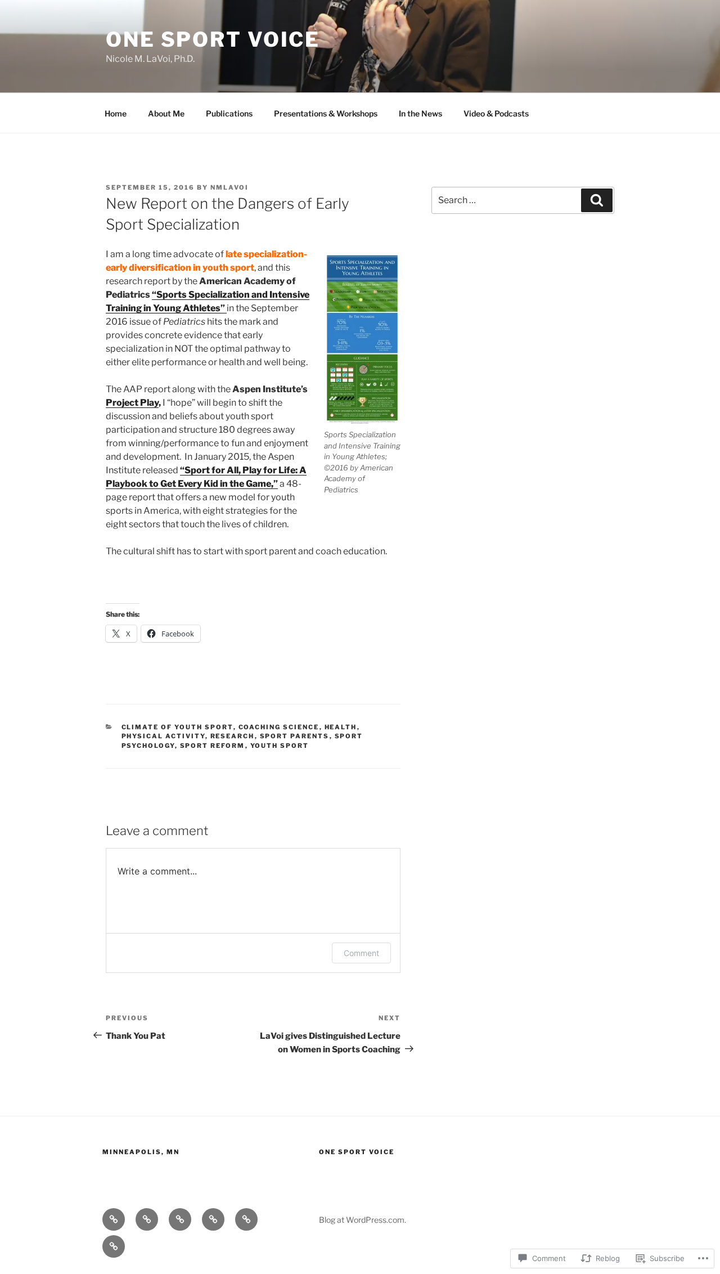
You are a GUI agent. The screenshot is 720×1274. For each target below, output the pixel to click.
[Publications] (180, 1219)
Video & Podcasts (496, 113)
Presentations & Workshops (325, 113)
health (341, 727)
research (232, 736)
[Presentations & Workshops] (213, 1219)
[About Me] (147, 1219)
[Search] (597, 200)
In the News (420, 113)
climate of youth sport (177, 727)
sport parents (295, 736)
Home (116, 113)
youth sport (279, 746)
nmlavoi (229, 187)
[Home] (113, 1219)
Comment (361, 953)
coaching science (279, 727)
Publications (229, 113)
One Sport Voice (213, 39)
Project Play (132, 402)
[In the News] (246, 1219)
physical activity (163, 736)
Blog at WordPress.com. (362, 1219)
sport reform (212, 746)
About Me (166, 113)
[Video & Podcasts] (113, 1246)
